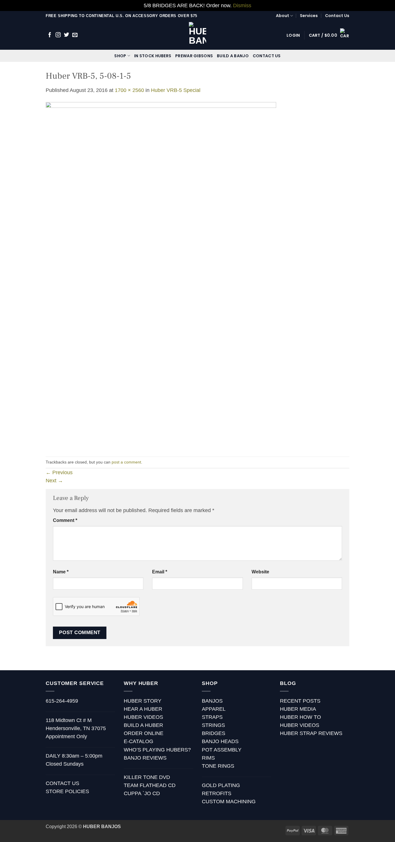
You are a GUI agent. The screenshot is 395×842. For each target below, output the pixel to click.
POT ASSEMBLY (221, 750)
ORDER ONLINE (143, 733)
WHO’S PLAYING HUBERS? (157, 750)
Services (309, 16)
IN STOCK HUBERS (152, 56)
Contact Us (337, 16)
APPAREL (214, 709)
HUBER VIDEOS (143, 717)
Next (54, 480)
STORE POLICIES (67, 791)
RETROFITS (216, 793)
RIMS (208, 758)
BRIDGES (213, 733)
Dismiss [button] (242, 5)
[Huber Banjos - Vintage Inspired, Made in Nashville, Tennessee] (197, 35)
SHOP (120, 56)
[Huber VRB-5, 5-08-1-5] (161, 275)
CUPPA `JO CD (142, 793)
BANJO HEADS (220, 741)
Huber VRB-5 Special (175, 90)
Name (61, 571)
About (282, 16)
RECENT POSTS (300, 701)
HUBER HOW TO (300, 717)
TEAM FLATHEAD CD (150, 785)
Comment (65, 520)
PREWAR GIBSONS (194, 56)
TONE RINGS (218, 766)
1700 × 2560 (129, 90)
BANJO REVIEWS (145, 758)
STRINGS (213, 725)
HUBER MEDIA (298, 709)
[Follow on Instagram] (58, 35)
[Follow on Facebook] (49, 35)
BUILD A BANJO (233, 56)
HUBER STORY (142, 701)
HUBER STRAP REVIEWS (311, 733)
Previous (59, 472)
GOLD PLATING (221, 785)
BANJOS (212, 701)
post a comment (126, 462)
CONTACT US (267, 56)
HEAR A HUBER (143, 709)
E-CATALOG (138, 741)
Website (260, 571)
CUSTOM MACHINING (229, 801)
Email (159, 571)
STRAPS (212, 717)
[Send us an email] (74, 35)
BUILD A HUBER (143, 725)
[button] (293, 35)
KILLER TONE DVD (147, 777)
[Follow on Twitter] (66, 35)
